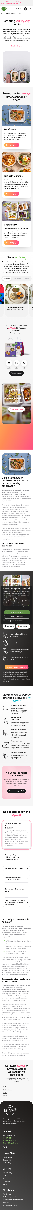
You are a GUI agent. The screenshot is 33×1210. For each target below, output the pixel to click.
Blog (4, 1178)
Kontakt (7, 1131)
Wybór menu (10, 129)
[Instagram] (6, 1147)
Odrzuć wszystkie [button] (17, 617)
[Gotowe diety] (16, 211)
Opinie (5, 1184)
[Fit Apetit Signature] (16, 162)
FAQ (4, 1175)
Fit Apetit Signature (13, 176)
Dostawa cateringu (10, 13)
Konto (20, 9)
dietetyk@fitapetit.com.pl (11, 1143)
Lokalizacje (6, 1181)
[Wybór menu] (16, 115)
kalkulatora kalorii (7, 520)
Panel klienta (7, 1194)
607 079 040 (7, 1138)
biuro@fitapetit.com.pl (10, 1140)
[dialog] (16, 605)
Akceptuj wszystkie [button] (17, 612)
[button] (16, 621)
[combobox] (29, 588)
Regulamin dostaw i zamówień (13, 1200)
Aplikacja (6, 1202)
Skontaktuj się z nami (10, 1205)
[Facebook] (4, 1147)
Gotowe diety (10, 224)
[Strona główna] (2, 13)
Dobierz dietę (7, 1173)
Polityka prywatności (10, 1197)
